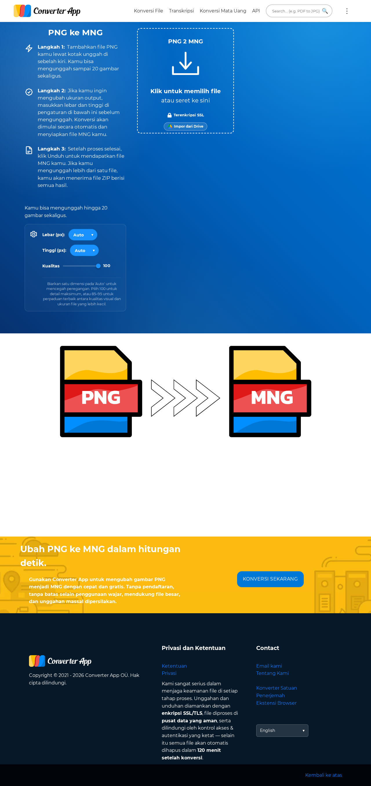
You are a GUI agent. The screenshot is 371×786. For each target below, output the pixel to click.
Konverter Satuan (276, 688)
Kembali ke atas (323, 775)
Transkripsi (181, 11)
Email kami (269, 666)
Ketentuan (174, 666)
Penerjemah (270, 695)
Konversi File (148, 11)
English (267, 730)
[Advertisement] (185, 490)
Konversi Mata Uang (223, 11)
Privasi (169, 673)
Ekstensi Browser (276, 703)
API (256, 11)
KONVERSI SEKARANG (270, 579)
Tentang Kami (272, 673)
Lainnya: (347, 11)
